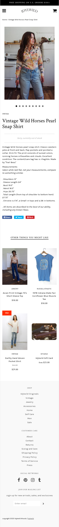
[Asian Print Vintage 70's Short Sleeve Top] (14, 266)
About (30, 436)
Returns (30, 444)
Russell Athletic (44, 289)
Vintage (15, 354)
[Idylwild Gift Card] (44, 331)
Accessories (29, 406)
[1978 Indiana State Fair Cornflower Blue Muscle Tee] (44, 266)
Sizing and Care (29, 448)
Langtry (14, 289)
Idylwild (44, 354)
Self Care (29, 414)
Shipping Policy (30, 453)
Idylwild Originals (29, 394)
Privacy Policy (30, 457)
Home (4, 20)
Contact (29, 440)
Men (29, 418)
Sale (29, 422)
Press (29, 465)
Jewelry (29, 402)
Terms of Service (29, 461)
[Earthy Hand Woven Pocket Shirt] (14, 331)
